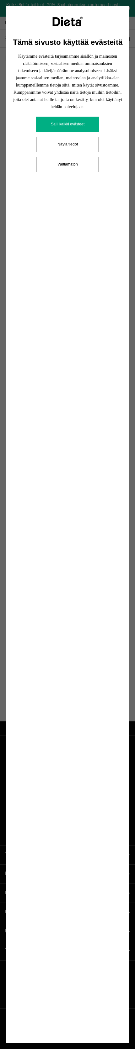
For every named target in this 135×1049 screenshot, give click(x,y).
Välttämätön (67, 164)
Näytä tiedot (67, 144)
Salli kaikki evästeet (67, 124)
